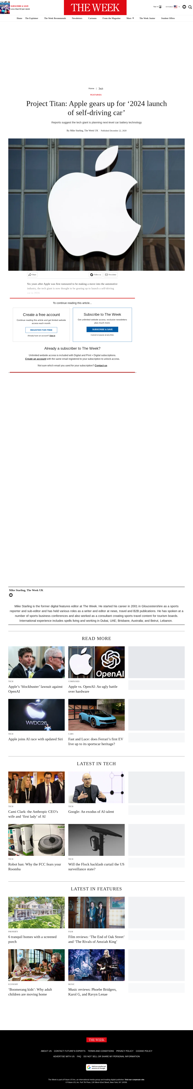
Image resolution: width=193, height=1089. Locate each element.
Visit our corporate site (134, 1080)
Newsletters (77, 18)
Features (96, 95)
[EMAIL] (11, 595)
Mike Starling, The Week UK (84, 130)
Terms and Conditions (101, 1051)
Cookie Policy (144, 1051)
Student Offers (168, 18)
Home (91, 88)
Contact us (101, 365)
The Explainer (31, 18)
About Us (46, 1051)
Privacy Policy (124, 1051)
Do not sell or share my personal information (112, 1056)
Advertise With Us (63, 1056)
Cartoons (92, 18)
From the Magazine (111, 18)
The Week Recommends (55, 18)
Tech (101, 88)
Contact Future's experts (69, 1051)
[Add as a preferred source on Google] (96, 1067)
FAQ (79, 1056)
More (129, 18)
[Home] (19, 18)
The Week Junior (147, 18)
